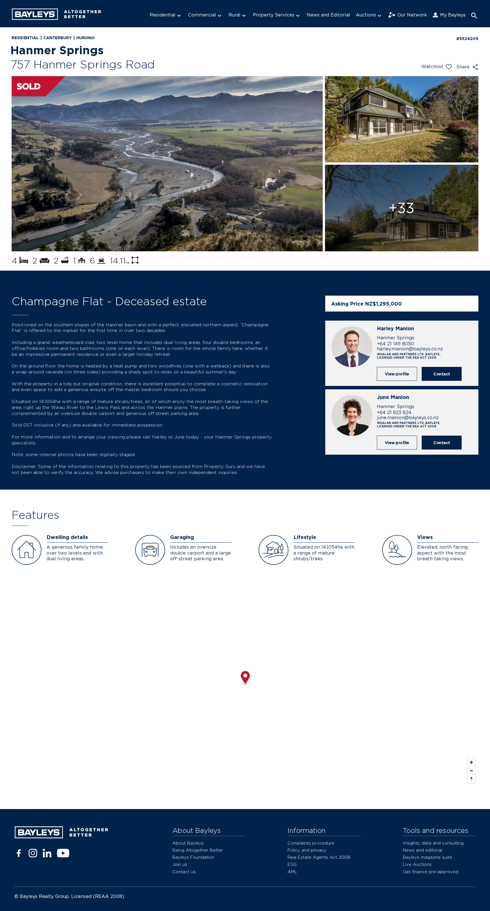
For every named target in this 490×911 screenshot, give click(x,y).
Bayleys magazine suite (427, 857)
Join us (179, 864)
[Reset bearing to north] (471, 779)
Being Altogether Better (197, 850)
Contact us (184, 871)
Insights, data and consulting (433, 843)
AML (292, 871)
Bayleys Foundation (193, 857)
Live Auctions (417, 864)
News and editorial (422, 850)
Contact (441, 373)
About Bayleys (188, 843)
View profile (397, 373)
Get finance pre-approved (430, 871)
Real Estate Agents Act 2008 (319, 857)
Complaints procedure (311, 843)
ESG (292, 864)
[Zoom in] (471, 762)
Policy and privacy (307, 850)
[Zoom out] (471, 770)
